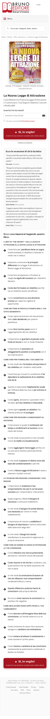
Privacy (33, 687)
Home (3, 37)
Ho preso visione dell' (20, 121)
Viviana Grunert (36, 86)
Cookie (41, 687)
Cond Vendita (23, 687)
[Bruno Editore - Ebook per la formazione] (15, 7)
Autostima (21, 37)
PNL (15, 37)
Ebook (10, 37)
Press (29, 690)
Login (38, 5)
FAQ (22, 690)
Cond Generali (11, 687)
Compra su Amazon (25, 143)
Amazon (36, 690)
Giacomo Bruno (25, 88)
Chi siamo (14, 690)
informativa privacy (28, 121)
